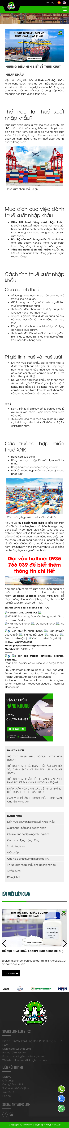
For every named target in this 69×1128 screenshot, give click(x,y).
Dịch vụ (6, 1076)
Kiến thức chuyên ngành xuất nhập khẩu (31, 821)
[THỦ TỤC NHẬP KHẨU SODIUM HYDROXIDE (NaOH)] (34, 928)
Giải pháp (13, 852)
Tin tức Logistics (16, 846)
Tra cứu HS (8, 1091)
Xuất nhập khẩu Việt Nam (17, 1088)
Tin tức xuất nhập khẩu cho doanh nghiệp (31, 864)
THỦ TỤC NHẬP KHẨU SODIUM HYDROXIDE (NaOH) (34, 758)
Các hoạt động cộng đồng (23, 840)
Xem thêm (9, 973)
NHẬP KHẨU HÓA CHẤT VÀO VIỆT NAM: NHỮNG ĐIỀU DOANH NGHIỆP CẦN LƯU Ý (34, 790)
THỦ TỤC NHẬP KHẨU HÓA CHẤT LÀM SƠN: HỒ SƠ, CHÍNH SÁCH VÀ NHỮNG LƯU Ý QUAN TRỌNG (34, 769)
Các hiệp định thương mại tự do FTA (28, 858)
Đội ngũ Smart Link (13, 1084)
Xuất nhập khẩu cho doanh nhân (26, 827)
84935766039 (24, 642)
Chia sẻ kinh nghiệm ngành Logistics (28, 833)
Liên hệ (6, 1095)
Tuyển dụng (14, 870)
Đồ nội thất (13, 876)
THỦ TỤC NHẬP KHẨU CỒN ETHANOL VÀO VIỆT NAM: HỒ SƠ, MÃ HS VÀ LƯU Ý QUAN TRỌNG (34, 780)
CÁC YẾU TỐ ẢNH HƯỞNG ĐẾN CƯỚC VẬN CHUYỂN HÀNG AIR (34, 799)
